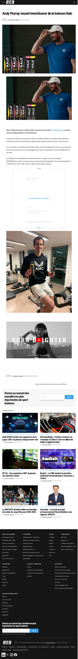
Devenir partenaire (22, 646)
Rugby (51, 540)
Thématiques (65, 534)
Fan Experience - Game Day (13, 434)
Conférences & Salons (67, 543)
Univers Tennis (6, 599)
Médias (4, 579)
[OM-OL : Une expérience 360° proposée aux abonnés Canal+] (20, 459)
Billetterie (64, 537)
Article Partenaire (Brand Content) (65, 573)
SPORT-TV (5, 612)
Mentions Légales (7, 650)
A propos (4, 646)
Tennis (8, 9)
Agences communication (9, 546)
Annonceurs (12, 646)
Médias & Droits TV (31, 434)
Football (22, 434)
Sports (51, 534)
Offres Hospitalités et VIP (68, 546)
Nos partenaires (32, 646)
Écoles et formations (8, 543)
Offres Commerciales (67, 549)
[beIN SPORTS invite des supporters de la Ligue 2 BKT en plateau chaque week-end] (20, 423)
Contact (72, 646)
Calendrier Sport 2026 (8, 540)
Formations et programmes (35, 573)
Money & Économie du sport (18, 506)
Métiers (29, 576)
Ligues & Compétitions (9, 573)
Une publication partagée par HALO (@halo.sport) (39, 221)
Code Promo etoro (7, 558)
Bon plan (57, 582)
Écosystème (6, 564)
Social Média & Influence (66, 470)
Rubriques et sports (8, 537)
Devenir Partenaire (60, 567)
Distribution (48, 434)
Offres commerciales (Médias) (64, 588)
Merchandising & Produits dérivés (33, 555)
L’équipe (52, 646)
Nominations (26, 558)
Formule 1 (52, 549)
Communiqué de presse (62, 576)
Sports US (52, 552)
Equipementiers (27, 546)
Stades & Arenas (28, 543)
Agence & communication (51, 506)
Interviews (5, 552)
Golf (50, 555)
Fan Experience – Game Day (31, 537)
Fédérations (6, 570)
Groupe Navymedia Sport (10, 593)
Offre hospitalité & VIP (61, 585)
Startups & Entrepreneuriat (31, 540)
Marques (5, 567)
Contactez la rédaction (62, 646)
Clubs (4, 576)
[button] (3, 2)
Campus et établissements (35, 570)
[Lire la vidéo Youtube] (39, 340)
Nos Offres (58, 564)
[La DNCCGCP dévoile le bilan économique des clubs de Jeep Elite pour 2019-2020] (20, 495)
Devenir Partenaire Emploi (62, 570)
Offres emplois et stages (9, 549)
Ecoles (4, 585)
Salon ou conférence (61, 579)
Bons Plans (5, 555)
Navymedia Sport (51, 642)
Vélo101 (4, 596)
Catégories (26, 534)
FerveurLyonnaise (7, 606)
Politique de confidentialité (20, 650)
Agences (5, 582)
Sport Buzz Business (8, 534)
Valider (69, 397)
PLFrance (5, 609)
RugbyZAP (5, 615)
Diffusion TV (64, 540)
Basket (46, 470)
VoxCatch (5, 603)
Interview (61, 506)
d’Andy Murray (57, 130)
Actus (4, 9)
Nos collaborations (44, 646)
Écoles (29, 567)
